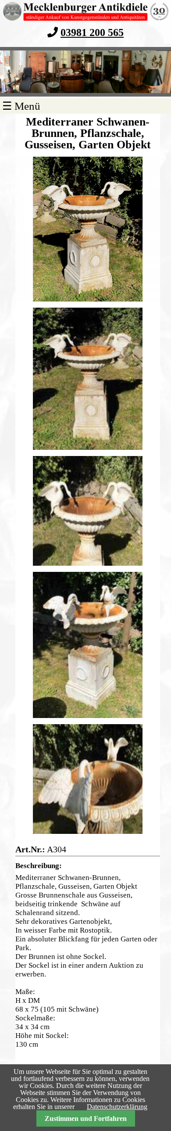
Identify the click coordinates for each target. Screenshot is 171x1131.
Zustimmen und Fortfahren (86, 1118)
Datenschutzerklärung (117, 1106)
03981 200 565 (92, 32)
